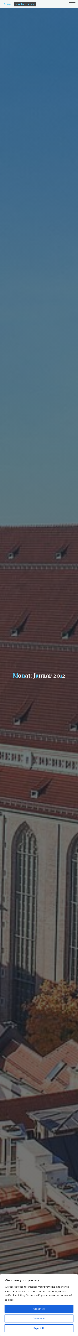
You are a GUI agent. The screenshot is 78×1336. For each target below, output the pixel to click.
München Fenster (19, 4)
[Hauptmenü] (72, 4)
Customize (39, 1318)
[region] (39, 1305)
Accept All (39, 1308)
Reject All (39, 1328)
